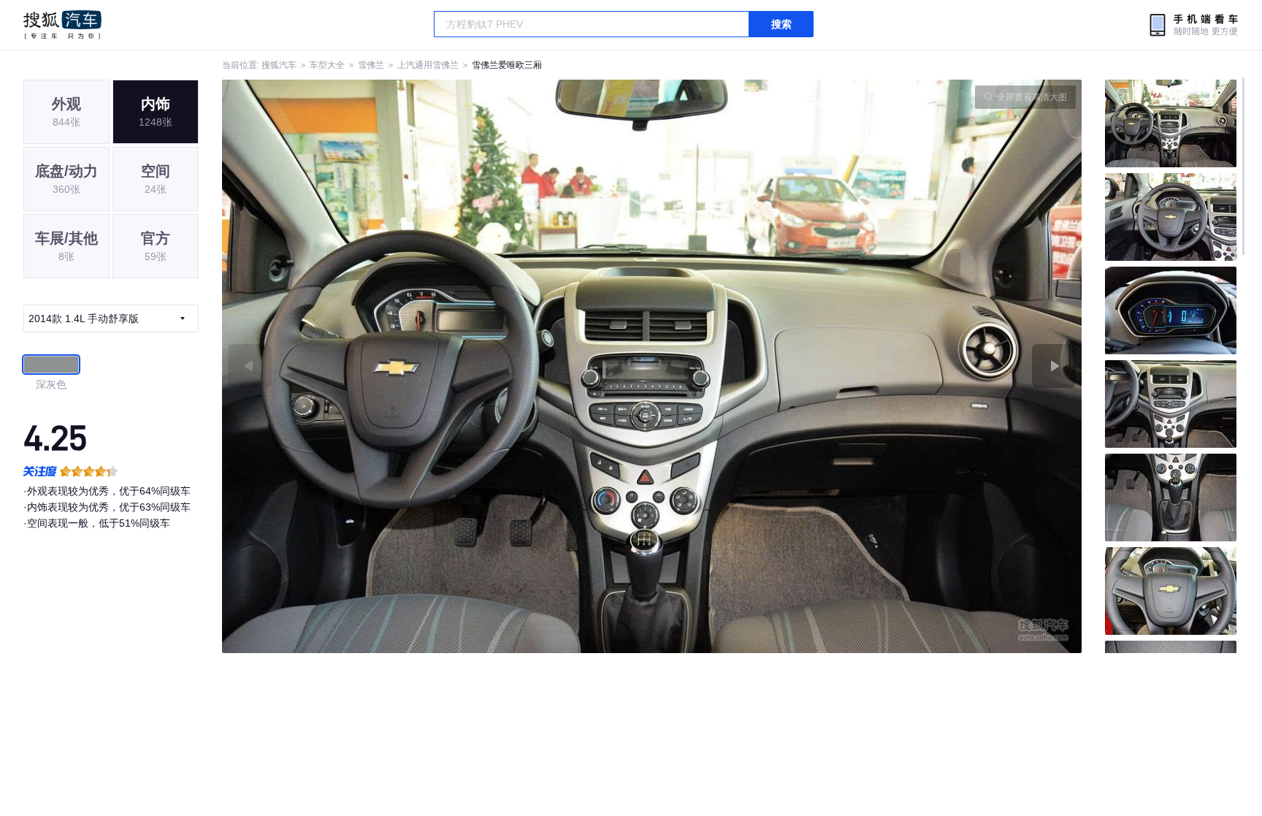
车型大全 (327, 65)
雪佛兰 (371, 65)
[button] (437, 366)
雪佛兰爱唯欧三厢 (507, 65)
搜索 (781, 24)
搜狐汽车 (62, 24)
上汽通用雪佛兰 (428, 65)
